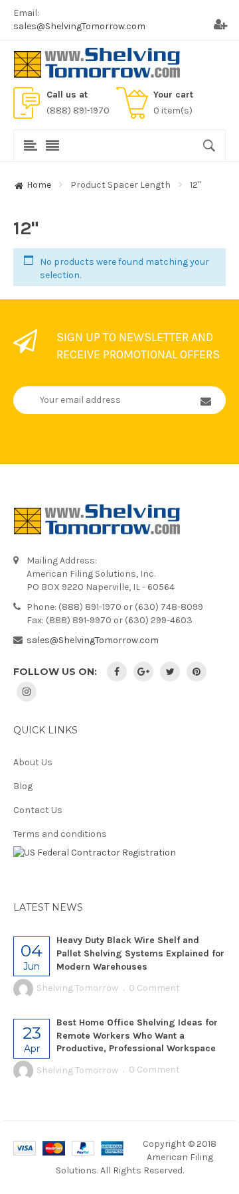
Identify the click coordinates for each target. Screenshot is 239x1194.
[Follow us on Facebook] (117, 672)
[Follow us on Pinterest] (196, 672)
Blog (23, 786)
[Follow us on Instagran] (27, 692)
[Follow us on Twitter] (170, 672)
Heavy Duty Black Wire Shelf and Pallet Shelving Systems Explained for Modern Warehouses (140, 953)
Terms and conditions (60, 834)
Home (39, 184)
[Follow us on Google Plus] (143, 672)
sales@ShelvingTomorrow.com (79, 26)
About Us (32, 762)
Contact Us (37, 810)
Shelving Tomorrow (77, 988)
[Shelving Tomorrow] (97, 62)
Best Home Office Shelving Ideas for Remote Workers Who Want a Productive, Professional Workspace (137, 1036)
